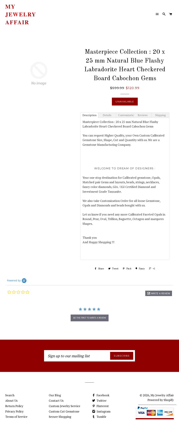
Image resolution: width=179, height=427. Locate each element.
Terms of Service (16, 417)
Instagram (103, 411)
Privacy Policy (14, 411)
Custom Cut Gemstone (64, 411)
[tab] (89, 115)
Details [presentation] (107, 115)
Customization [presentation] (126, 115)
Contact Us (56, 401)
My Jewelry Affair (20, 14)
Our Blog (55, 395)
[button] (158, 293)
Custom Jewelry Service (64, 406)
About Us (11, 401)
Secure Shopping (60, 417)
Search (9, 395)
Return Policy (14, 406)
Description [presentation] (89, 115)
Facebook (102, 395)
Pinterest (102, 406)
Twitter (101, 401)
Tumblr (101, 417)
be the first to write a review (89, 317)
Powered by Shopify (161, 400)
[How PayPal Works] (155, 417)
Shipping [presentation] (160, 115)
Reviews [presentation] (143, 115)
